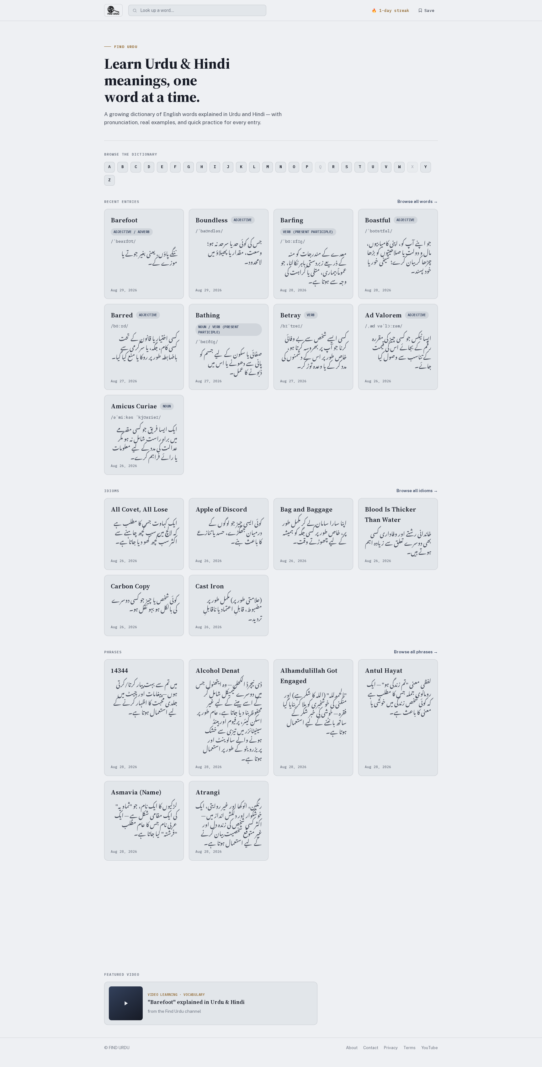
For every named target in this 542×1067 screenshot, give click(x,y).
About (352, 1047)
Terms (409, 1047)
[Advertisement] (271, 917)
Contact (370, 1047)
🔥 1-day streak (390, 10)
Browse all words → (417, 201)
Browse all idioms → (417, 490)
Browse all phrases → (416, 651)
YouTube (429, 1047)
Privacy (391, 1047)
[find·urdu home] (113, 10)
